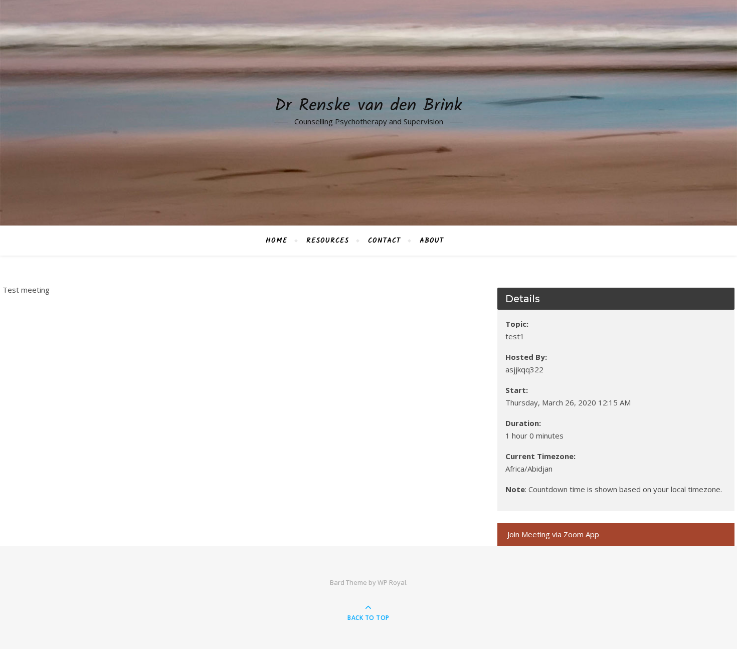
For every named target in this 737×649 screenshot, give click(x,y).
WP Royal (392, 582)
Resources (327, 240)
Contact (384, 240)
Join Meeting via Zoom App (553, 534)
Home (276, 240)
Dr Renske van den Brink (368, 106)
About (432, 240)
